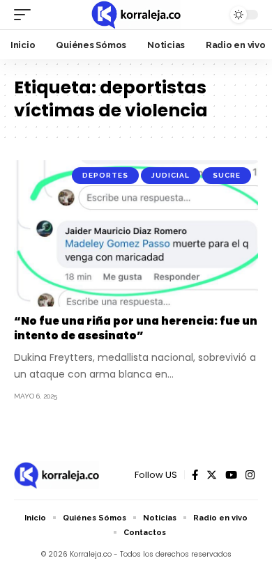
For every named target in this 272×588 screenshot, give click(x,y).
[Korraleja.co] (136, 14)
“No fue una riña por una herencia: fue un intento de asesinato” (135, 328)
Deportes (105, 175)
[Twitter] (211, 475)
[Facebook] (195, 475)
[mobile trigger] (26, 14)
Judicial (170, 175)
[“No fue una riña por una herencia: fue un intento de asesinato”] (136, 233)
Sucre (227, 175)
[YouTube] (231, 475)
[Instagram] (250, 475)
